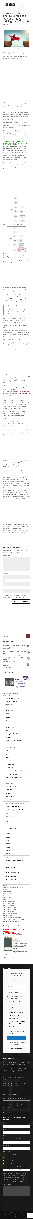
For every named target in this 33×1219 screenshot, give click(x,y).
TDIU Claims (12, 1004)
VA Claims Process (8, 783)
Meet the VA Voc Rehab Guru (14, 701)
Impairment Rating (8, 893)
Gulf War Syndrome (11, 727)
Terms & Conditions (21, 1215)
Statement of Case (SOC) (12, 806)
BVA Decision (9, 816)
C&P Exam (8, 793)
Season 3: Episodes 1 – (12, 879)
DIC (6, 720)
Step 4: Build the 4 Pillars (10, 913)
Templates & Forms (11, 864)
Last (4, 1135)
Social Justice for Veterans (10, 693)
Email (5, 581)
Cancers (8, 713)
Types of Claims (7, 704)
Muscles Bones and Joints (13, 744)
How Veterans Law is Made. (11, 1090)
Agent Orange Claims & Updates (15, 1028)
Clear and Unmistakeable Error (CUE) (13, 887)
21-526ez (8, 837)
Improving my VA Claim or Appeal (16, 1032)
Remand (8, 825)
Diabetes (8, 717)
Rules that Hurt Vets (9, 903)
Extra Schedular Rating (12, 724)
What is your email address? (12, 1139)
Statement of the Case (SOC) (11, 299)
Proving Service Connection (17, 1012)
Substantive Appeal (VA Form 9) (14, 810)
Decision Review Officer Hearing (15, 803)
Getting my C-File (14, 1015)
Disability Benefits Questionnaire (15, 860)
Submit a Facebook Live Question (15, 883)
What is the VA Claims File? (10, 1094)
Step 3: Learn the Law (9, 911)
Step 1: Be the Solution (9, 907)
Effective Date (7, 891)
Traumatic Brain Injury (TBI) (13, 777)
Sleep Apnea (9, 767)
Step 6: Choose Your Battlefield (12, 917)
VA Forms (6, 831)
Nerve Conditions (10, 747)
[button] (16, 1015)
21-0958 (8, 844)
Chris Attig (9, 24)
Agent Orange (9, 710)
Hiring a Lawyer (13, 1007)
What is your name (9, 1123)
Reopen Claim (9, 761)
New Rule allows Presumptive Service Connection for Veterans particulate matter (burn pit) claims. (15, 1105)
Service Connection (8, 905)
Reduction (8, 757)
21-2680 (8, 847)
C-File (19, 340)
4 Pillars (5, 885)
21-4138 (8, 850)
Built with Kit (16, 1048)
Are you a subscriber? (10, 1155)
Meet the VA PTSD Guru (12, 698)
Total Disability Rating (12, 774)
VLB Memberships (14, 1018)
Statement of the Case (14, 312)
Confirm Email (6, 1151)
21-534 (7, 840)
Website (5, 588)
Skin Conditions (10, 764)
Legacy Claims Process (12, 786)
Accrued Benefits (10, 707)
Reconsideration (10, 800)
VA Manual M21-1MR (11, 867)
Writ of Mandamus (11, 828)
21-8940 (8, 854)
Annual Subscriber (9, 1158)
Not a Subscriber (9, 1163)
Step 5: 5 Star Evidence (9, 915)
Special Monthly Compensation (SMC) (16, 771)
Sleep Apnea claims (14, 1001)
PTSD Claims (12, 1010)
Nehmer (5, 899)
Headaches (9, 730)
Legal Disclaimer (16, 1217)
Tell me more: (8, 1184)
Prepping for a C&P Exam (16, 1024)
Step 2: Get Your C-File (9, 909)
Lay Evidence (7, 895)
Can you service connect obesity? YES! (14, 1098)
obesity (8, 750)
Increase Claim (10, 737)
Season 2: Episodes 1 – (12, 876)
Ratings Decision (10, 796)
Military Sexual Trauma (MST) (14, 740)
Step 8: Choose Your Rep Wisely (12, 921)
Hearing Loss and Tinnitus (13, 734)
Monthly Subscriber (9, 1160)
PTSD (7, 754)
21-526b (8, 833)
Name (5, 573)
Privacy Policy (7, 1113)
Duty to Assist (7, 889)
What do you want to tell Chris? (13, 1167)
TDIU (7, 781)
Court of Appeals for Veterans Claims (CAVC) (16, 820)
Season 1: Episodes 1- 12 (12, 872)
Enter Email (6, 1145)
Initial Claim (9, 789)
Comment (6, 555)
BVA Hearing (9, 813)
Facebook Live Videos (9, 870)
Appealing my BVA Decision (17, 1021)
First (4, 1129)
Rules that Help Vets (9, 901)
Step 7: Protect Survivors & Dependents (14, 919)
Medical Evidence (8, 897)
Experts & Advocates (9, 695)
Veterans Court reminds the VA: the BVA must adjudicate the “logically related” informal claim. (16, 1071)
